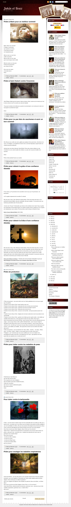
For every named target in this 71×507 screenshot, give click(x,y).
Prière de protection (11, 272)
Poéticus (51, 289)
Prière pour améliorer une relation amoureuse (59, 95)
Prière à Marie (52, 174)
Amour (50, 157)
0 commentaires (23, 76)
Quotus (50, 294)
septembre (54, 231)
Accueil (4, 1)
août (53, 233)
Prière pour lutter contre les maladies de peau (22, 344)
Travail (50, 177)
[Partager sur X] (31, 76)
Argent (50, 159)
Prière (50, 172)
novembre (54, 228)
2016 (51, 278)
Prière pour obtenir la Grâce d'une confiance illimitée (21, 222)
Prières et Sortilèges (53, 291)
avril (52, 241)
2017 (51, 276)
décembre (54, 226)
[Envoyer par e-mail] (29, 76)
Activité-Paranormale (53, 287)
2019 (51, 222)
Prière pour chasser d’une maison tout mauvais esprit (59, 130)
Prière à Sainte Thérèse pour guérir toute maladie (60, 37)
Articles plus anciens (39, 498)
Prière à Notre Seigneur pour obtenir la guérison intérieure (60, 142)
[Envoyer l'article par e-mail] (27, 76)
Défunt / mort (52, 166)
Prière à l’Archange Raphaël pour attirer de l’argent (60, 82)
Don (50, 167)
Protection (51, 176)
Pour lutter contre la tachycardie (16, 399)
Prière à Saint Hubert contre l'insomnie (19, 81)
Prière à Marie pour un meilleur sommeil (19, 22)
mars (53, 243)
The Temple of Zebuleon (54, 296)
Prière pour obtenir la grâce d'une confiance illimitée (21, 167)
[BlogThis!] (30, 76)
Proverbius (51, 292)
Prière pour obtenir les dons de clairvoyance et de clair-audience (60, 59)
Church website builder (48, 504)
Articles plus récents (8, 498)
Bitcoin (58, 27)
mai (52, 239)
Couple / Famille (52, 164)
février (53, 245)
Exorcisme (51, 169)
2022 (51, 220)
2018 (51, 224)
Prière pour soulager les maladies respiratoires (22, 452)
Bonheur (51, 160)
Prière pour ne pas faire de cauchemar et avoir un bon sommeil (23, 120)
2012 (51, 280)
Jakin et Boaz (12, 8)
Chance (50, 162)
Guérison (12, 77)
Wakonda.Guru (35, 504)
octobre (53, 229)
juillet (53, 235)
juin (52, 237)
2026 (51, 216)
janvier (53, 274)
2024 (51, 218)
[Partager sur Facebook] (32, 76)
